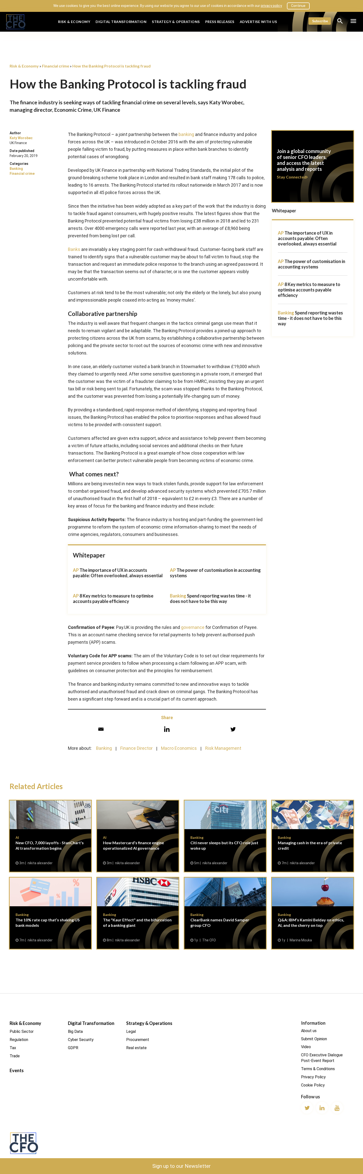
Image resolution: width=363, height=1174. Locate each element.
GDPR (73, 1047)
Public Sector (22, 1031)
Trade (15, 1056)
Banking (16, 169)
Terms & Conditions (318, 1068)
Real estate (136, 1047)
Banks (74, 249)
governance (192, 627)
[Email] (101, 729)
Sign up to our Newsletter (181, 1166)
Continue (298, 6)
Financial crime (22, 174)
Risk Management (223, 748)
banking (186, 134)
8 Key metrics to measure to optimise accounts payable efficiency (113, 598)
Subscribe (320, 21)
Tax (13, 1047)
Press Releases (219, 22)
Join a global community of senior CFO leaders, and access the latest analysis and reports (312, 169)
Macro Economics (179, 748)
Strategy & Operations (176, 22)
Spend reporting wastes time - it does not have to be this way (210, 598)
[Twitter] (233, 729)
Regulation (19, 1039)
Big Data (75, 1031)
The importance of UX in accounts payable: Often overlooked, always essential (118, 572)
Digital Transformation (121, 22)
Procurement (137, 1039)
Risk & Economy (74, 22)
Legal (131, 1031)
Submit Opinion (314, 1039)
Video (306, 1046)
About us (309, 1030)
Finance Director (136, 748)
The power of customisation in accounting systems (311, 264)
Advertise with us (258, 22)
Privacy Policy (313, 1077)
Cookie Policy (313, 1085)
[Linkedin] (166, 729)
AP (281, 233)
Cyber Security (81, 1039)
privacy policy (271, 6)
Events (17, 1070)
